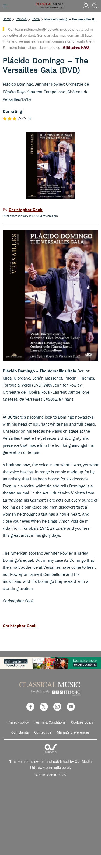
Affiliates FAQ (76, 47)
